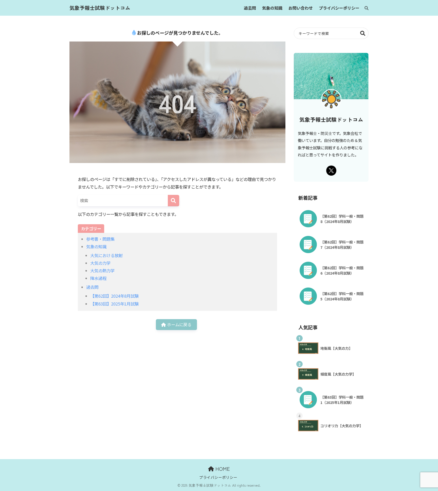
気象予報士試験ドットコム (99, 8)
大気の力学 (100, 263)
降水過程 (98, 278)
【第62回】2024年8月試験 (114, 296)
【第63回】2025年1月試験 (114, 304)
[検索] (364, 8)
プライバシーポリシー (218, 477)
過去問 (92, 287)
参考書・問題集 (100, 239)
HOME (222, 468)
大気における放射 (106, 255)
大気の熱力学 (102, 271)
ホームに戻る (178, 324)
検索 (363, 33)
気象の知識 (96, 246)
